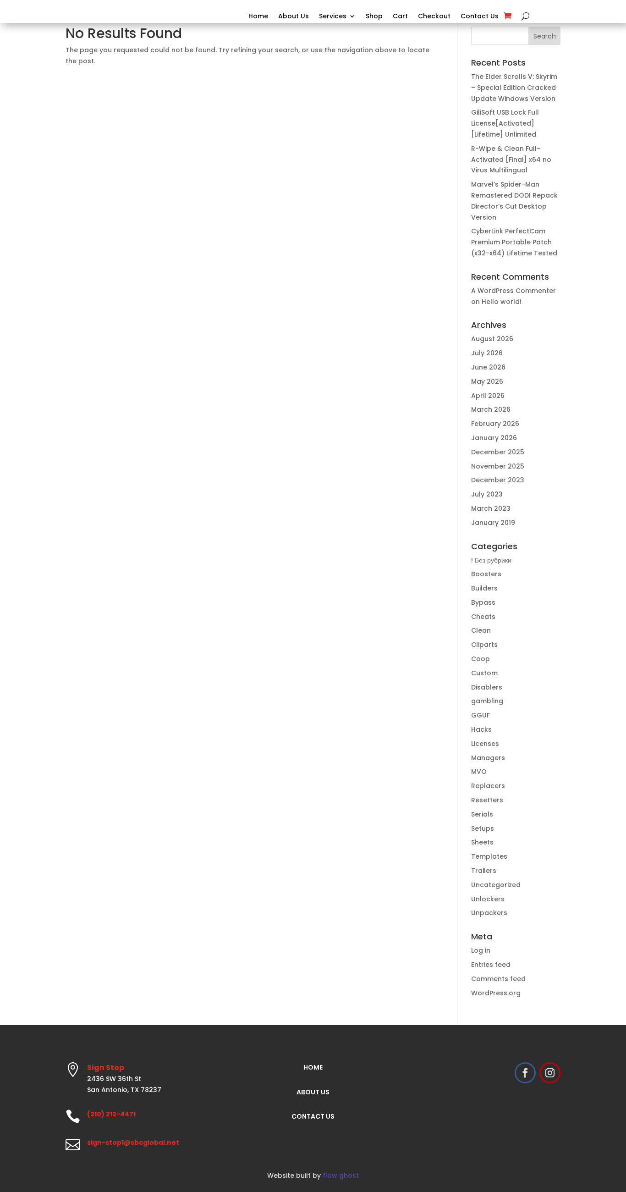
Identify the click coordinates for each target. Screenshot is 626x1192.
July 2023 (487, 494)
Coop (480, 658)
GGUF (480, 715)
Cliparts (484, 644)
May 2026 (487, 381)
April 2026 (488, 395)
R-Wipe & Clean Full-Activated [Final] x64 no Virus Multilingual (511, 159)
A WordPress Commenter (513, 290)
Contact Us (480, 17)
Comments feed (498, 978)
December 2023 (497, 480)
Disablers (486, 687)
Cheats (483, 616)
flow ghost (341, 1175)
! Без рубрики (491, 560)
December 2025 (497, 452)
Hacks (481, 729)
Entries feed (491, 964)
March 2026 (491, 409)
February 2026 (495, 423)
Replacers (488, 785)
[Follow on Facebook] (525, 1072)
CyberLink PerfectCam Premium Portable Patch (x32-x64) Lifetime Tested (514, 242)
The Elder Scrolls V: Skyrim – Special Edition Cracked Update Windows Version (514, 87)
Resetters (487, 800)
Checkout (434, 17)
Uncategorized (496, 884)
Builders (484, 588)
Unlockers (488, 899)
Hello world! (502, 301)
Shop (374, 17)
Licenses (485, 743)
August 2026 (492, 338)
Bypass (483, 602)
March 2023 (491, 508)
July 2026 (487, 353)
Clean (481, 630)
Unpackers (489, 912)
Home (258, 17)
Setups (482, 828)
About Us (293, 17)
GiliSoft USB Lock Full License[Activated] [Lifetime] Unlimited (505, 123)
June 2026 (488, 367)
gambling (487, 701)
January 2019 (493, 522)
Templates (489, 856)
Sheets (482, 842)
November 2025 (497, 466)
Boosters (486, 574)
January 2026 (494, 437)
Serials (482, 814)
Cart (400, 17)
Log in (480, 950)
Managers (488, 757)
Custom (484, 673)
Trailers (483, 870)
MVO (479, 771)
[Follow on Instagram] (549, 1072)
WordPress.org (496, 993)
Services (332, 17)
